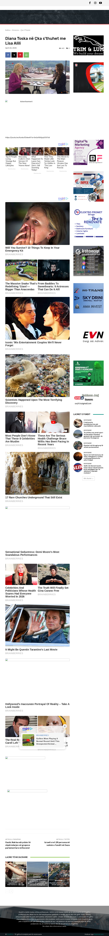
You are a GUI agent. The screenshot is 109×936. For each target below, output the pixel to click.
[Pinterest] (20, 55)
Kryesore (15, 879)
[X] (14, 55)
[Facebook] (90, 3)
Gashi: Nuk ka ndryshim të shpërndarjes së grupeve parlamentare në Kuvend (18, 845)
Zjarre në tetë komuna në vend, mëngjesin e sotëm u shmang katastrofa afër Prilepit (93, 457)
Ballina (7, 30)
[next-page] (11, 891)
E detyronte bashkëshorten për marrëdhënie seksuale (15, 882)
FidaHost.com (99, 934)
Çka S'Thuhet (25, 30)
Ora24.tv (10, 934)
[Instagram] (95, 3)
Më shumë (87, 478)
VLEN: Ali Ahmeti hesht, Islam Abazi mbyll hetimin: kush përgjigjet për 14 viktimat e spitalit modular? (94, 469)
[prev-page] (7, 891)
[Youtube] (100, 3)
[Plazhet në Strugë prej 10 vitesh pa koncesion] (59, 874)
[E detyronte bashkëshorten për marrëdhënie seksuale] (15, 874)
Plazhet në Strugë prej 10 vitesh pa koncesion (59, 884)
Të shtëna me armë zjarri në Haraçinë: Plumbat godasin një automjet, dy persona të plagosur (37, 882)
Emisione (15, 30)
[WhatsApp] (26, 55)
